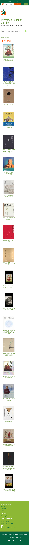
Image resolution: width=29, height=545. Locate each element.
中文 (23, 4)
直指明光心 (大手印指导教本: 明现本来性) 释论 (9, 332)
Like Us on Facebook (10, 527)
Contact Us (4, 509)
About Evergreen (6, 504)
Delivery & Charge (6, 516)
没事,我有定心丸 (8, 104)
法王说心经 (9, 127)
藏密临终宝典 (9, 421)
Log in (9, 1)
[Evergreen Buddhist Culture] (3, 14)
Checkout (17, 4)
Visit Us (3, 510)
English (26, 4)
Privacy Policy (5, 521)
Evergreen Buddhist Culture (11, 21)
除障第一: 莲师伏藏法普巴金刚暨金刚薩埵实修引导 (9, 83)
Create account (17, 1)
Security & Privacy (6, 519)
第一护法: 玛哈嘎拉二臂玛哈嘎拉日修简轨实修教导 (9, 468)
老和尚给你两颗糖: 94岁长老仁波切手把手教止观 (9, 151)
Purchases (4, 513)
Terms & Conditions (7, 523)
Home (2, 37)
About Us (4, 507)
